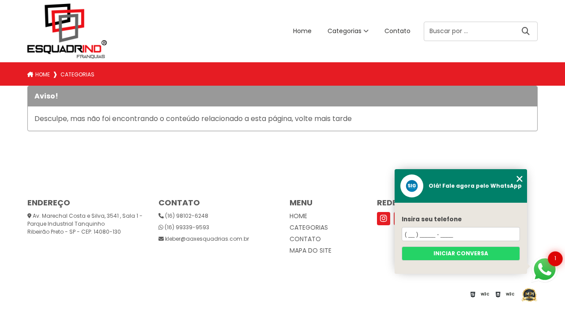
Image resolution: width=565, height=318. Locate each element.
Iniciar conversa (460, 253)
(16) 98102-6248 (186, 216)
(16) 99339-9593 (186, 227)
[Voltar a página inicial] (67, 31)
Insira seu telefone (432, 219)
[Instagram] (383, 218)
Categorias (345, 30)
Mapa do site (310, 250)
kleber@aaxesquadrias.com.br (206, 238)
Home (302, 30)
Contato (397, 30)
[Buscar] (525, 31)
